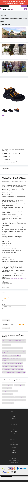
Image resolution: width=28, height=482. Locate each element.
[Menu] (25, 9)
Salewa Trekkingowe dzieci (20, 400)
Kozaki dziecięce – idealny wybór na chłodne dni (11, 355)
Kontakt (14, 426)
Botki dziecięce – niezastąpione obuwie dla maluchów (12, 366)
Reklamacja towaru (14, 444)
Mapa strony (14, 433)
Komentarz (4, 308)
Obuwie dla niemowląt (6, 345)
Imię (3, 300)
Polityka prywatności (14, 431)
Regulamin (14, 429)
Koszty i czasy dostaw (14, 439)
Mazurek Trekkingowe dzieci (7, 400)
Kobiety (14, 416)
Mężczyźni (14, 418)
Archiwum (14, 452)
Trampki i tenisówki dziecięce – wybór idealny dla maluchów (13, 372)
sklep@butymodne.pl (14, 462)
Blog (14, 450)
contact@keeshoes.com (16, 3)
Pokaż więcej (6, 328)
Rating (3, 296)
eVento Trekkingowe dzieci (7, 394)
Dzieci (14, 413)
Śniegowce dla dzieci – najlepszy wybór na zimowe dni (12, 369)
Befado (3, 115)
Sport (14, 420)
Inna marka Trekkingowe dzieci (8, 397)
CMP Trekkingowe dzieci (7, 388)
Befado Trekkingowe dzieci (7, 385)
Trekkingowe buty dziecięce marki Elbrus (10, 391)
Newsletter (14, 458)
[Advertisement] (14, 134)
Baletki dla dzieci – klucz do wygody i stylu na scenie (12, 363)
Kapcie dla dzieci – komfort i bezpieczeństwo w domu (12, 348)
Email (3, 304)
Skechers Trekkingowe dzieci (8, 403)
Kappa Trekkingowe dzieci (21, 397)
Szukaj (24, 5)
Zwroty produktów (14, 442)
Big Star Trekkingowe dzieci (19, 385)
